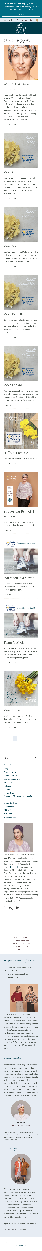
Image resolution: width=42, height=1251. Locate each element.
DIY (5, 800)
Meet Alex (11, 172)
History (7, 789)
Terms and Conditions (21, 943)
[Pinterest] (22, 20)
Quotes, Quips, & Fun (12, 779)
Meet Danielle (14, 314)
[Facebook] (17, 20)
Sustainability (9, 806)
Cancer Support (10, 765)
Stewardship (9, 793)
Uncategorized (10, 817)
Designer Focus (10, 768)
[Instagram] (31, 20)
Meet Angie (12, 710)
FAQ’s (29, 946)
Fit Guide (7, 786)
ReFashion (8, 813)
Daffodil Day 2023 (17, 453)
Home (16, 937)
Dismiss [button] (21, 14)
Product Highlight (11, 772)
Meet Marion (13, 246)
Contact (21, 949)
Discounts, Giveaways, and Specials (18, 796)
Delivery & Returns (21, 940)
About (25, 937)
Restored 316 (21, 1245)
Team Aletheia (14, 642)
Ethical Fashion (10, 810)
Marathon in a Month (19, 578)
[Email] (26, 20)
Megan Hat (15, 867)
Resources (8, 782)
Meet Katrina (13, 385)
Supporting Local (11, 803)
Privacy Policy (17, 946)
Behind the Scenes (11, 775)
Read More (10, 125)
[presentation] (21, 62)
